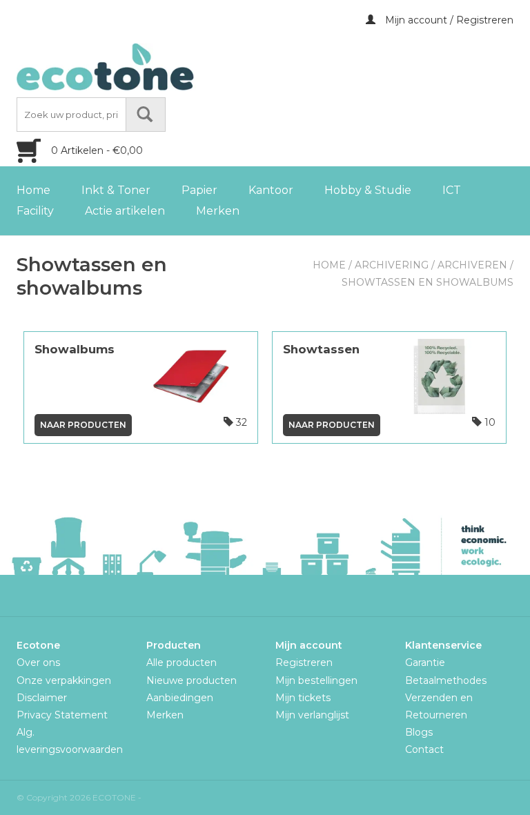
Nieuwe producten (191, 680)
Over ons (38, 662)
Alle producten (181, 662)
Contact (424, 749)
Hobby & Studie (367, 190)
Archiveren (472, 265)
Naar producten (83, 425)
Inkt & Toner (115, 190)
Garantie (425, 662)
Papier (199, 190)
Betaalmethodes (446, 680)
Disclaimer (42, 697)
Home (33, 190)
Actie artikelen (125, 210)
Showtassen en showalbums (427, 282)
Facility (35, 210)
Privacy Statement (62, 715)
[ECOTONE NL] (134, 66)
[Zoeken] (146, 114)
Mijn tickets (303, 697)
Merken (217, 210)
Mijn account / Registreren (447, 20)
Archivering (392, 265)
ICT (451, 190)
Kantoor (270, 190)
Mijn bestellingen (316, 680)
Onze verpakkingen (64, 680)
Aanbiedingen (179, 697)
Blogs (419, 732)
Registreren (304, 662)
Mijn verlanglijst (312, 715)
